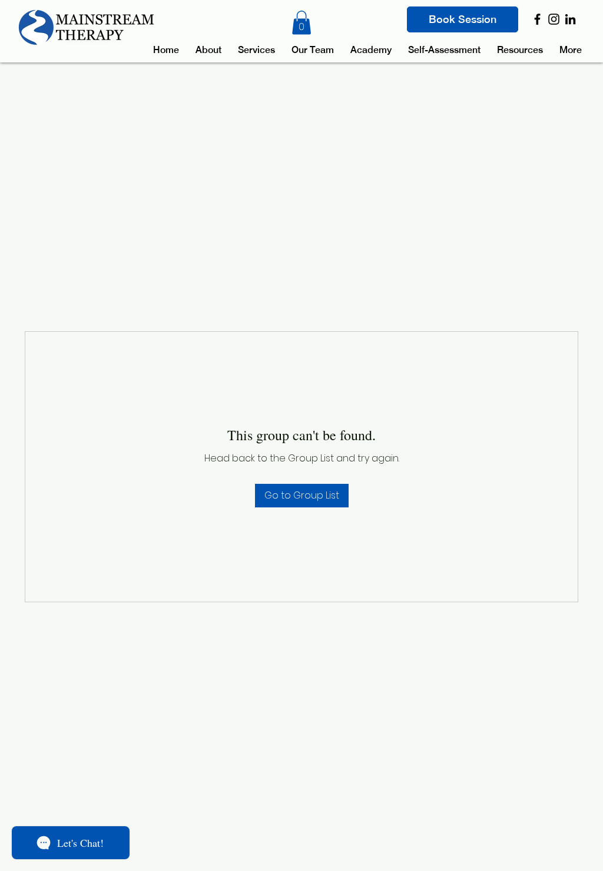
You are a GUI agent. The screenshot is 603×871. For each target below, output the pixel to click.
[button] (301, 23)
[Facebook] (537, 19)
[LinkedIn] (570, 19)
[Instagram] (553, 19)
